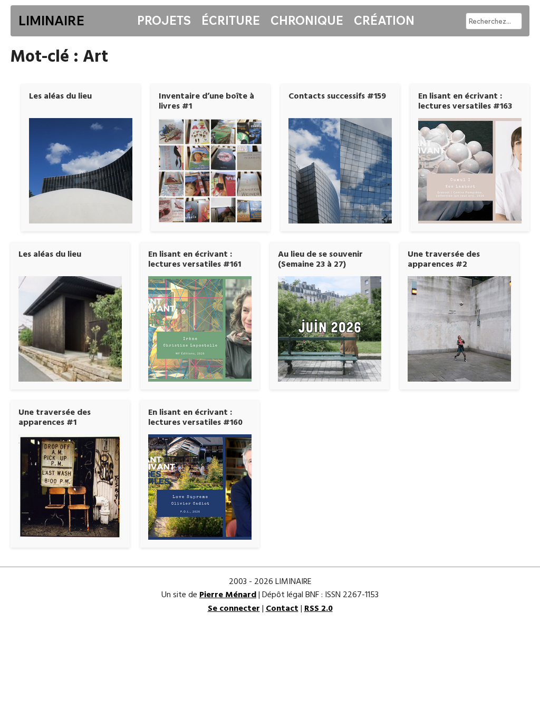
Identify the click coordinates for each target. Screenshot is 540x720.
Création (384, 20)
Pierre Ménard (227, 595)
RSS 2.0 (318, 609)
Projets (164, 20)
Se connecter (234, 609)
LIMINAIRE (51, 20)
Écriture (230, 20)
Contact (282, 609)
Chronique (307, 20)
